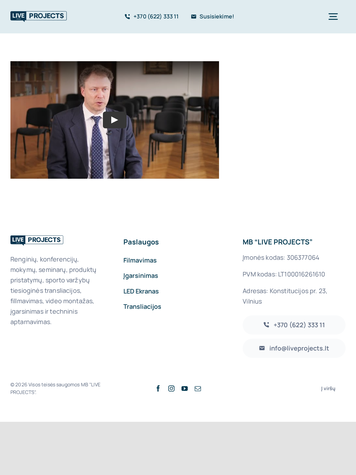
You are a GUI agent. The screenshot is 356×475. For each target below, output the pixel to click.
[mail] (198, 388)
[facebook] (158, 388)
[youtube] (184, 388)
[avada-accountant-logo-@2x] (38, 13)
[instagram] (171, 388)
